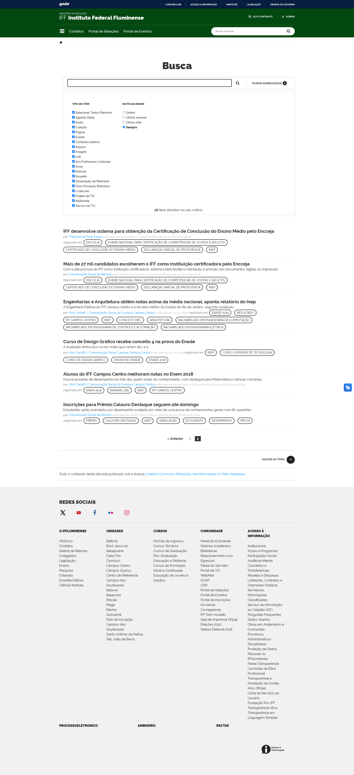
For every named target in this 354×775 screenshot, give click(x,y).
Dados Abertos (259, 620)
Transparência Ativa (262, 708)
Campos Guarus (118, 570)
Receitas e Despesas (263, 575)
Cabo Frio (113, 556)
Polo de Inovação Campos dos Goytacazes (119, 624)
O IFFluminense (72, 531)
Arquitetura (160, 320)
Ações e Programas (263, 551)
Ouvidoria (208, 605)
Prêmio (91, 420)
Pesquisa (66, 570)
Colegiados (67, 556)
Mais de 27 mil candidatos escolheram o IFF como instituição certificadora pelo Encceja (156, 264)
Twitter (62, 512)
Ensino (64, 566)
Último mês (134, 122)
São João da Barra (120, 639)
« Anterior (175, 439)
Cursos (160, 531)
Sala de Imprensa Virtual (219, 620)
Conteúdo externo (88, 142)
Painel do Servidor (214, 566)
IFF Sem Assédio (213, 615)
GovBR (64, 4)
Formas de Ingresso (168, 541)
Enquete (81, 176)
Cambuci (113, 561)
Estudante (194, 420)
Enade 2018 (157, 360)
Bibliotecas (209, 551)
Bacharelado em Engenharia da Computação (214, 320)
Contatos (76, 31)
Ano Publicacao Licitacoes (93, 161)
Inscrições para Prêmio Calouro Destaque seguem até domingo (131, 404)
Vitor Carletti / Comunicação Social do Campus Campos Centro (112, 312)
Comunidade (212, 531)
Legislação (254, 4)
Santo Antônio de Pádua (124, 634)
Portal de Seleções (103, 31)
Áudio (79, 122)
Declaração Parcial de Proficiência (172, 249)
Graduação (168, 420)
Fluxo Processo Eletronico (93, 186)
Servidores (256, 590)
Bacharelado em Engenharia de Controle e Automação (110, 327)
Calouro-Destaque (121, 420)
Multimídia (83, 201)
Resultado (245, 312)
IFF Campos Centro (81, 320)
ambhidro (146, 726)
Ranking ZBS (119, 390)
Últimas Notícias (71, 585)
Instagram (126, 512)
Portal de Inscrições (215, 600)
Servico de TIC (85, 205)
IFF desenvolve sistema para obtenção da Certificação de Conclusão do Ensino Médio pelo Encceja (168, 231)
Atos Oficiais (257, 688)
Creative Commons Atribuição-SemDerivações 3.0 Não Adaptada (195, 474)
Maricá (111, 610)
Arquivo (81, 147)
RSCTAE (222, 726)
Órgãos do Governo (282, 4)
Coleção (81, 127)
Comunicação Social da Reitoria (90, 274)
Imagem (81, 151)
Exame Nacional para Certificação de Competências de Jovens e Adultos (166, 242)
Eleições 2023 (211, 624)
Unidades (114, 531)
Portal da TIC (210, 570)
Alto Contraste (263, 16)
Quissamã (113, 615)
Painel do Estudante (216, 541)
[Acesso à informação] (274, 750)
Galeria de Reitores (73, 551)
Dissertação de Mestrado (92, 181)
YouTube (78, 512)
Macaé (111, 600)
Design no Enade (127, 360)
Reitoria (112, 541)
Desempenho (222, 420)
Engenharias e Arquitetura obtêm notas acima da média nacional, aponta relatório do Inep (159, 301)
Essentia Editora (71, 580)
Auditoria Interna (260, 561)
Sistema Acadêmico (216, 546)
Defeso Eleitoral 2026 (217, 629)
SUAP (205, 580)
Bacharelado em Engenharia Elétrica (193, 327)
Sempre (131, 127)
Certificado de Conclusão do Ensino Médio (100, 249)
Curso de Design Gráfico (86, 360)
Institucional (257, 546)
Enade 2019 (220, 312)
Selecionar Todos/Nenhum (94, 112)
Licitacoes (82, 191)
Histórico (66, 541)
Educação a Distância (169, 561)
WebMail (207, 575)
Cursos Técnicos (165, 546)
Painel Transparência (263, 664)
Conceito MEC (130, 320)
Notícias (81, 171)
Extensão (66, 575)
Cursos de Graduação (170, 551)
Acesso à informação (204, 4)
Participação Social (262, 556)
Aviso (79, 166)
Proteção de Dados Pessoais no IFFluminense (262, 654)
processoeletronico (78, 726)
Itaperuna (113, 595)
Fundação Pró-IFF (261, 703)
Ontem (130, 112)
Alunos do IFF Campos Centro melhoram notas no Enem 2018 (128, 374)
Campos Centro (118, 566)
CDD (204, 585)
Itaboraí (112, 590)
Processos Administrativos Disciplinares (259, 639)
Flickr (110, 512)
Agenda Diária (85, 117)
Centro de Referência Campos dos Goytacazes (122, 580)
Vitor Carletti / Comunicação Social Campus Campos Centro (109, 352)
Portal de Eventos (138, 31)
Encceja (93, 242)
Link (78, 156)
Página (80, 132)
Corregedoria (211, 610)
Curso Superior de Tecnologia (247, 352)
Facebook (94, 512)
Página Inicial (61, 42)
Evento (80, 137)
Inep (212, 249)
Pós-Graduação (165, 556)
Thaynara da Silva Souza (85, 236)
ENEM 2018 (94, 390)
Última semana (136, 117)
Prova (245, 420)
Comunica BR (173, 4)
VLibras (290, 16)
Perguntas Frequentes (264, 615)
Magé (110, 605)
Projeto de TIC (85, 196)
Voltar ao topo (273, 459)
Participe (232, 4)
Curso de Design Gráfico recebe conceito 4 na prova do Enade (129, 341)
